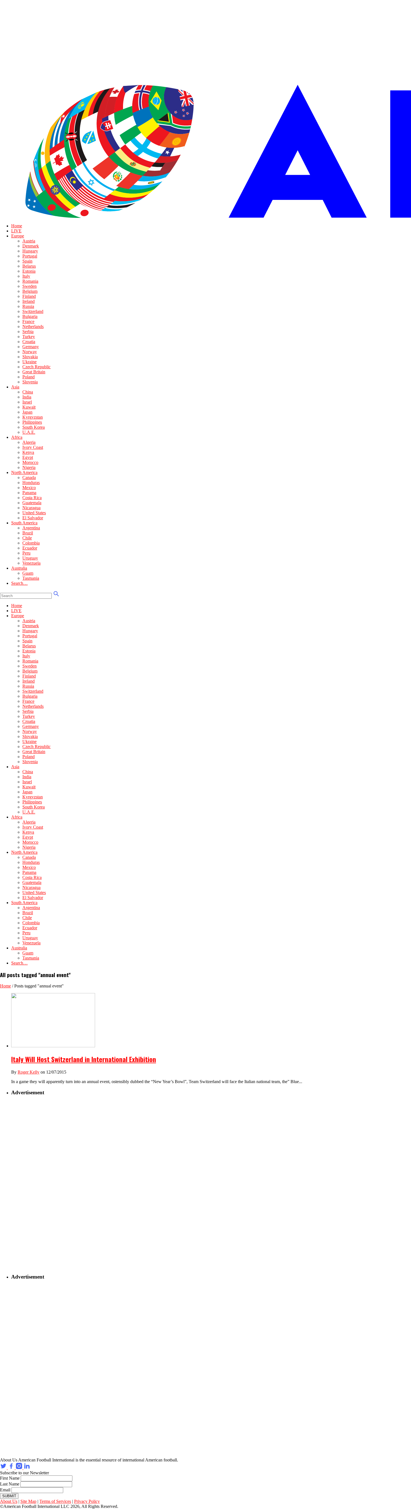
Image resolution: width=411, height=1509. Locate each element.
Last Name (9, 1484)
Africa (16, 437)
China (27, 392)
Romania (30, 281)
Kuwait (29, 407)
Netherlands (33, 326)
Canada (29, 477)
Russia (28, 306)
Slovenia (30, 381)
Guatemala (31, 502)
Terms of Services (55, 1501)
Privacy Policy (87, 1501)
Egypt (27, 457)
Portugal (29, 256)
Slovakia (30, 356)
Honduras (31, 482)
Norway (29, 351)
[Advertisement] (46, 1185)
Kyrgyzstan (32, 417)
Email (5, 1489)
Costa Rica (32, 497)
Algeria (29, 442)
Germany (30, 346)
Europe (17, 236)
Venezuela (31, 563)
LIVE (16, 230)
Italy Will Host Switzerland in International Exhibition (83, 1059)
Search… (19, 583)
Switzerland (32, 311)
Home (16, 225)
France (28, 321)
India (26, 397)
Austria (28, 241)
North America (24, 472)
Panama (29, 492)
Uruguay (30, 558)
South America (24, 522)
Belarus (29, 266)
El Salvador (32, 517)
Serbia (28, 331)
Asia (15, 387)
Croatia (28, 341)
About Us (8, 1501)
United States (34, 512)
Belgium (29, 291)
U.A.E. (28, 432)
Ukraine (29, 361)
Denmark (30, 246)
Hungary (30, 251)
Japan (27, 412)
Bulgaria (29, 316)
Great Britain (33, 371)
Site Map (28, 1501)
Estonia (29, 271)
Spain (27, 261)
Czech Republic (36, 366)
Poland (28, 376)
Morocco (30, 462)
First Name (10, 1478)
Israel (27, 402)
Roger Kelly (28, 1072)
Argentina (31, 527)
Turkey (28, 336)
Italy (26, 276)
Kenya (28, 452)
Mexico (29, 487)
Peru (26, 553)
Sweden (29, 286)
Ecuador (29, 548)
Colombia (31, 543)
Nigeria (29, 467)
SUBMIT (9, 1496)
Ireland (28, 301)
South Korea (33, 427)
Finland (29, 296)
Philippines (32, 422)
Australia (19, 568)
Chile (27, 538)
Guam (27, 573)
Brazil (27, 532)
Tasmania (30, 578)
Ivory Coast (32, 447)
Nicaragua (31, 507)
